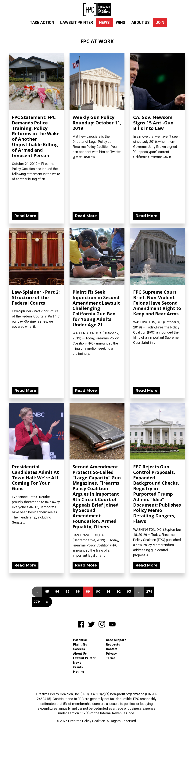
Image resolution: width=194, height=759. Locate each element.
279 (37, 602)
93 (129, 591)
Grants (78, 667)
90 (98, 591)
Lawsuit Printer (76, 22)
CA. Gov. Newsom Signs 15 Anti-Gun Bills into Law (153, 122)
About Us (140, 22)
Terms (110, 658)
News (104, 22)
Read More (25, 215)
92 (119, 591)
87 (67, 591)
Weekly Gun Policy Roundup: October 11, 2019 (97, 122)
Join (160, 22)
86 (57, 591)
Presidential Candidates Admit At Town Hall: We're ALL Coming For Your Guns (35, 477)
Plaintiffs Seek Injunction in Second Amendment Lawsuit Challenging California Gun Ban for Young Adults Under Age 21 (96, 308)
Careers (79, 649)
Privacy (111, 653)
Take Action (42, 22)
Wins (120, 22)
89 (88, 591)
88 (78, 591)
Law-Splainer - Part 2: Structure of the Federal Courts (36, 297)
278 (149, 591)
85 (47, 591)
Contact (111, 649)
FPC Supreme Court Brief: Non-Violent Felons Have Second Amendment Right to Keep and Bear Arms (157, 303)
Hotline (78, 672)
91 (108, 591)
